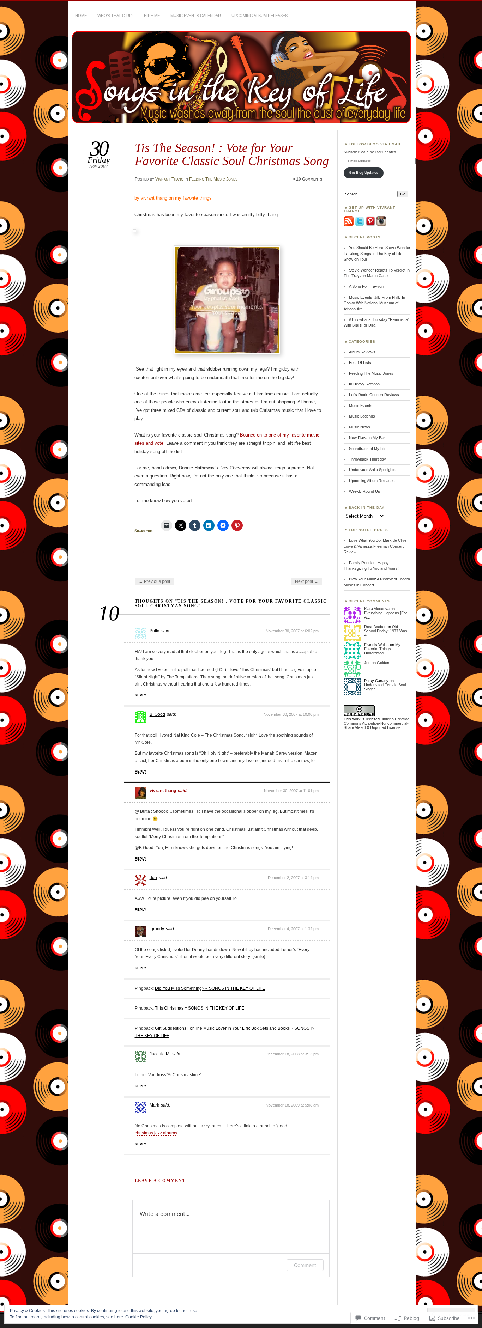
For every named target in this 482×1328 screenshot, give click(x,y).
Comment (305, 1265)
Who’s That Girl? (115, 15)
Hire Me (152, 15)
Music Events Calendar (195, 15)
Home (81, 15)
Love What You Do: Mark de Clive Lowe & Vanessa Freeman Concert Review (375, 546)
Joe (367, 662)
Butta (154, 630)
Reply (140, 695)
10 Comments (309, 179)
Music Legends (362, 416)
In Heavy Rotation (364, 384)
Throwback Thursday (367, 459)
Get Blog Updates (363, 173)
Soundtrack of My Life (367, 448)
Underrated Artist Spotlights (372, 470)
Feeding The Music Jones (213, 179)
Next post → (306, 581)
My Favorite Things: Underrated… (382, 648)
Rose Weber (375, 627)
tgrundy (157, 928)
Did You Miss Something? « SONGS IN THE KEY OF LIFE (210, 988)
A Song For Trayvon (366, 286)
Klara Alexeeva (377, 609)
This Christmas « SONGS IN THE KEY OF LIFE (199, 1008)
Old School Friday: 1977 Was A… (385, 631)
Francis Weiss (376, 644)
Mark (154, 1105)
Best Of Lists (360, 362)
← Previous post (154, 581)
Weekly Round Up (364, 491)
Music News (359, 427)
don (153, 877)
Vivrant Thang (169, 179)
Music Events (360, 405)
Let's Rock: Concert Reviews (374, 394)
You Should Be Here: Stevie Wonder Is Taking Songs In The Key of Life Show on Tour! (377, 253)
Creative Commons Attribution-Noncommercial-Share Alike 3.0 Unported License (376, 723)
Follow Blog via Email (375, 144)
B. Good (157, 714)
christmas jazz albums (156, 1133)
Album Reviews (362, 352)
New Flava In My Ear (367, 437)
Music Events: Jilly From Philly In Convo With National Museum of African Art (374, 303)
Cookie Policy (138, 1317)
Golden (383, 662)
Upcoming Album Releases (259, 15)
